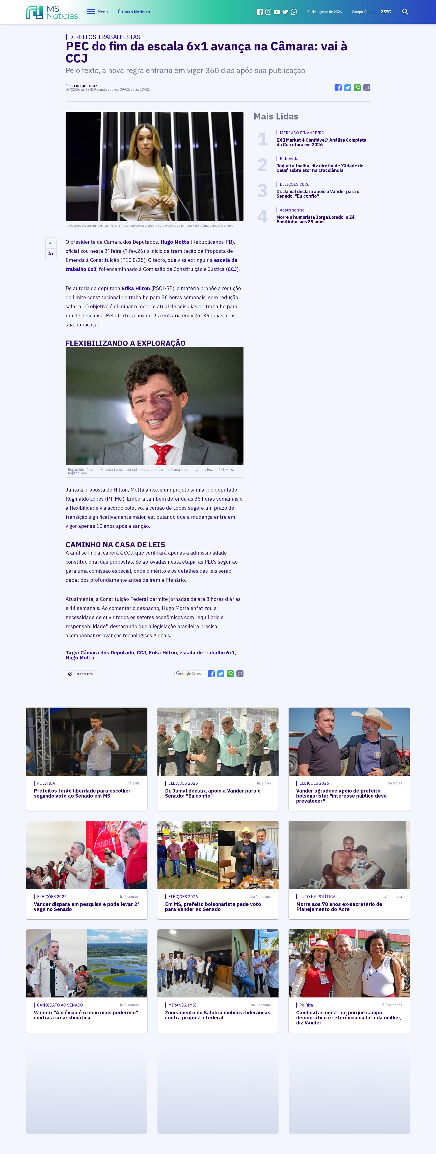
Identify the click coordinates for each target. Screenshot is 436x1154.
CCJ (232, 269)
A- (51, 243)
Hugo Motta (174, 241)
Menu (103, 11)
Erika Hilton (136, 288)
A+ (51, 254)
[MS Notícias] (52, 14)
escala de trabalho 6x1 (207, 652)
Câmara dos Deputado (107, 652)
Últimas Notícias (134, 11)
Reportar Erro (83, 674)
